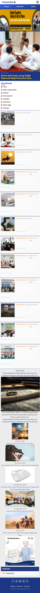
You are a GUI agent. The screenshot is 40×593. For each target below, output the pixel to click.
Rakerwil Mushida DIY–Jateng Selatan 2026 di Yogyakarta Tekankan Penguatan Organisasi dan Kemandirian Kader (19, 290)
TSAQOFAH (6, 99)
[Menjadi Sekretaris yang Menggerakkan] (8, 250)
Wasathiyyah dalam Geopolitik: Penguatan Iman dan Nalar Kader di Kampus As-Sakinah (27, 333)
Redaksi (12, 586)
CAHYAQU (6, 108)
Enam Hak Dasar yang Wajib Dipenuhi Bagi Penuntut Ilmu (26, 139)
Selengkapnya (4, 129)
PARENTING (6, 102)
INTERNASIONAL (7, 96)
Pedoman (20, 586)
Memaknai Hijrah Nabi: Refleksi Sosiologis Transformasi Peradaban (27, 225)
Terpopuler (20, 6)
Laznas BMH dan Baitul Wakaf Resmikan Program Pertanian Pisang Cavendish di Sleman (27, 120)
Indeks (33, 6)
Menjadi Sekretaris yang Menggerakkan (26, 244)
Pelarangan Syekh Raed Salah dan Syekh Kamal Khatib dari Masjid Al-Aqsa (27, 311)
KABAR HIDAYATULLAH (10, 90)
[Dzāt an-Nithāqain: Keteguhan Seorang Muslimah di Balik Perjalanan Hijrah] (8, 164)
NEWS (5, 87)
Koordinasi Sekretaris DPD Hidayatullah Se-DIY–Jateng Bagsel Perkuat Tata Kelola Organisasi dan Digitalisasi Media (19, 266)
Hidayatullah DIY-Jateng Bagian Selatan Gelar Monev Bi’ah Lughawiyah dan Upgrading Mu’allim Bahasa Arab (19, 204)
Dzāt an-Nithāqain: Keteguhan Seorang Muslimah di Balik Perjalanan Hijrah (25, 158)
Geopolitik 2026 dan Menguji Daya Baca (20, 443)
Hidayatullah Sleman (24, 589)
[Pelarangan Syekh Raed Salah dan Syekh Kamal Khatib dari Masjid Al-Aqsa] (8, 317)
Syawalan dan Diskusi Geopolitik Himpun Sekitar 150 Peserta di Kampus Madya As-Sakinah (19, 356)
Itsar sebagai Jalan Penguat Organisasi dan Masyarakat (20, 465)
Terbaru (6, 6)
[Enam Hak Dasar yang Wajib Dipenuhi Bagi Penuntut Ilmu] (8, 147)
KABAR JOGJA (7, 105)
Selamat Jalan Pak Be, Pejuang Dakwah (20, 511)
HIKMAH (6, 93)
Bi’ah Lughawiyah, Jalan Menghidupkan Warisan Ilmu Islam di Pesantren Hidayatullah (27, 180)
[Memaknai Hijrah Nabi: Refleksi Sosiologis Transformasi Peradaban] (8, 230)
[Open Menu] (37, 2)
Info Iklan (27, 586)
